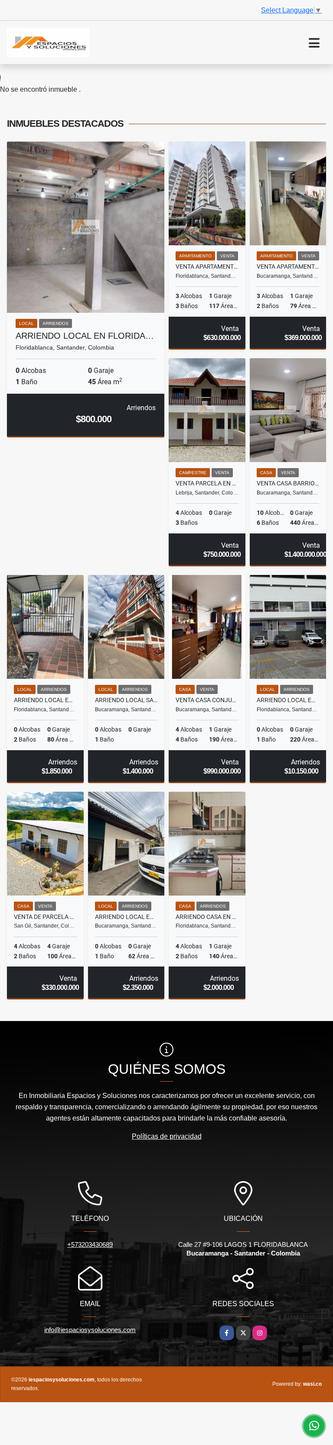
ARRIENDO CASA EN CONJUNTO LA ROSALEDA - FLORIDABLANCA (207, 916)
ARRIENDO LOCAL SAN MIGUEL (126, 700)
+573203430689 (90, 1244)
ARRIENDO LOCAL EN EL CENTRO (126, 916)
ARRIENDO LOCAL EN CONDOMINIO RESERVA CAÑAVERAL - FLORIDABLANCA (288, 700)
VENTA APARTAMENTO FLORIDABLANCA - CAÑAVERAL (207, 266)
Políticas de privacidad (167, 1136)
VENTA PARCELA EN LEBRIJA (207, 483)
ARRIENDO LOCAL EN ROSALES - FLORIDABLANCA (45, 700)
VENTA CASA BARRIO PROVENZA (288, 483)
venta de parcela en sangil (45, 916)
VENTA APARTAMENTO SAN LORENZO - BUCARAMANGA (288, 266)
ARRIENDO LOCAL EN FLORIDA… (85, 335)
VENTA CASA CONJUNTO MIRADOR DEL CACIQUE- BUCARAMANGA (207, 700)
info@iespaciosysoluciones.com (90, 1329)
